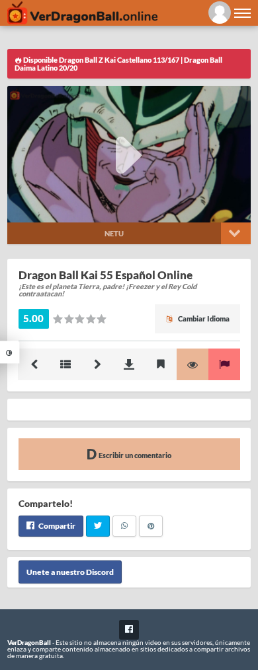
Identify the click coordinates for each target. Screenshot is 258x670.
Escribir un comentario (134, 455)
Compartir (56, 526)
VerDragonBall (29, 642)
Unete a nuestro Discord (70, 572)
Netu (114, 233)
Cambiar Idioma (203, 318)
